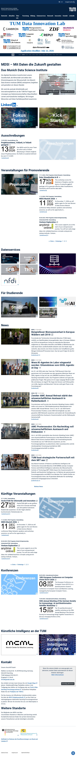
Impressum (15, 752)
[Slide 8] (43, 55)
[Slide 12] (57, 55)
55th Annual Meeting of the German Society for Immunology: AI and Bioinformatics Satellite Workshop (57, 603)
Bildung (32, 16)
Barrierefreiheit (25, 752)
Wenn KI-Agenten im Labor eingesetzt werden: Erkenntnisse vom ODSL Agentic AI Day (52, 365)
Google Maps (32, 683)
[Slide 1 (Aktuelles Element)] (20, 55)
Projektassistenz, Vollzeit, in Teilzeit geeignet (16, 143)
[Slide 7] (40, 55)
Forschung (25, 16)
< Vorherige (58, 241)
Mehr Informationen (57, 86)
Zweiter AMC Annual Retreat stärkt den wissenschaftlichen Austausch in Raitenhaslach (51, 398)
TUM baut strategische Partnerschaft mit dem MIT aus (52, 459)
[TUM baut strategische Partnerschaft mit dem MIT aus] (15, 462)
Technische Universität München (9, 9)
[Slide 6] (36, 55)
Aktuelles (12, 16)
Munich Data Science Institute (9, 8)
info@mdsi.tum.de (8, 679)
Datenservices (41, 16)
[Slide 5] (33, 55)
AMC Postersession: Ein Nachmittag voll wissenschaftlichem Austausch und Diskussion (52, 429)
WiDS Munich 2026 (47, 199)
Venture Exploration (47, 222)
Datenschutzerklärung (49, 81)
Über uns (17, 17)
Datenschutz (4, 752)
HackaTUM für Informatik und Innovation (18, 501)
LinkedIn (71, 16)
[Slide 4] (30, 55)
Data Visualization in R (49, 177)
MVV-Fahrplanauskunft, (16, 697)
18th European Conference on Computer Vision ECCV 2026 (56, 578)
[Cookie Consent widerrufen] (73, 753)
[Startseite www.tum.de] (72, 9)
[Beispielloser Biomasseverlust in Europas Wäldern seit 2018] (15, 337)
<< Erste (51, 241)
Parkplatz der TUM (16, 692)
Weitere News (38, 486)
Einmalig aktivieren (53, 92)
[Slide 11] (53, 55)
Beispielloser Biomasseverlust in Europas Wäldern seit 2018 (53, 333)
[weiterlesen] (5, 158)
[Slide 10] (50, 55)
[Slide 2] (23, 55)
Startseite (4, 16)
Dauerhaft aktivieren (67, 92)
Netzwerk (50, 16)
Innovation (58, 16)
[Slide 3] (26, 55)
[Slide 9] (47, 55)
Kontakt (65, 16)
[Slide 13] (60, 55)
